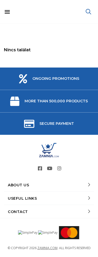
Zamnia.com (47, 248)
